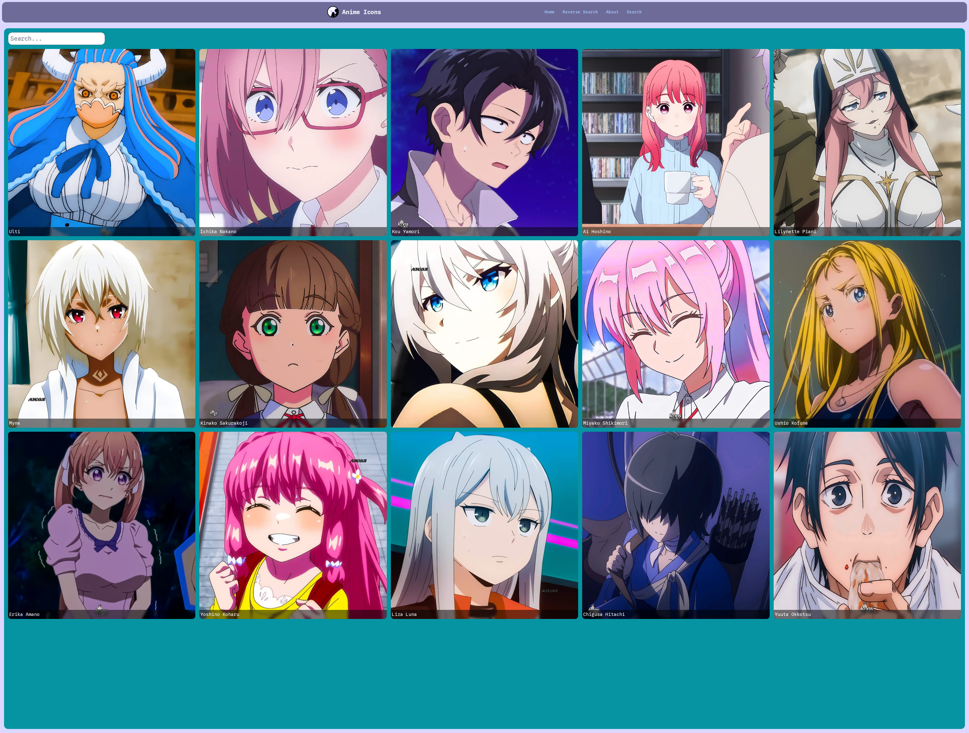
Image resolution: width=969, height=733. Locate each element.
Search (634, 12)
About (612, 12)
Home (550, 12)
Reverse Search (580, 12)
